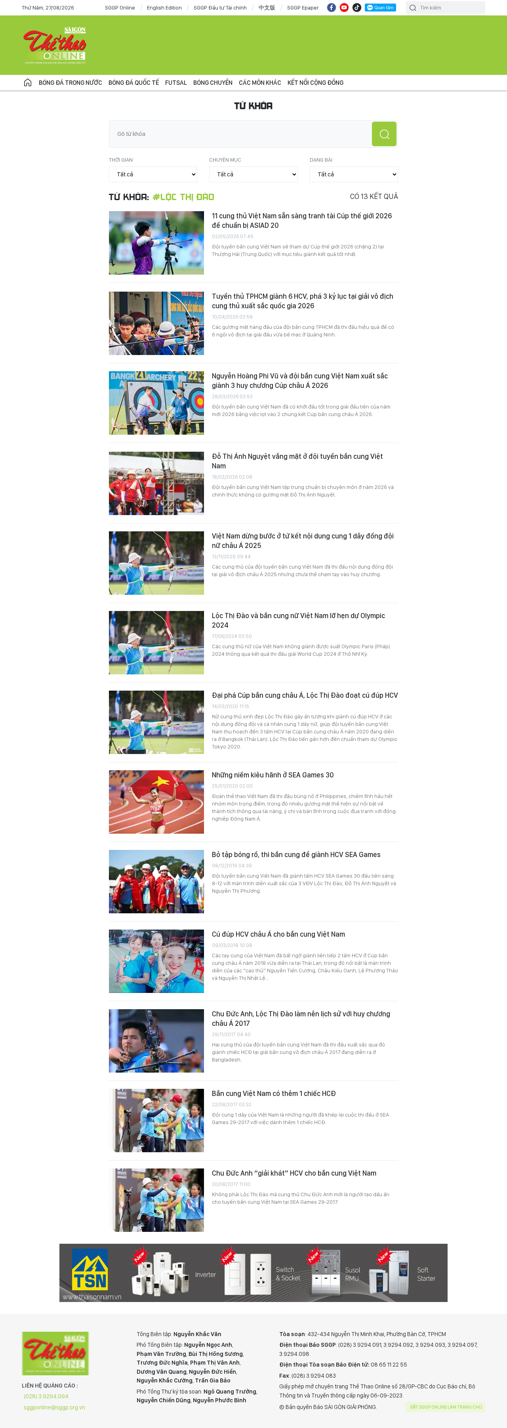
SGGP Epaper (303, 7)
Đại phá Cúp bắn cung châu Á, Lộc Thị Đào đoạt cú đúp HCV (305, 695)
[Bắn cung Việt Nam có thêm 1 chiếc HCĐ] (156, 1120)
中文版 (267, 7)
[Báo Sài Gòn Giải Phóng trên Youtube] (344, 7)
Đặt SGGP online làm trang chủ (446, 1407)
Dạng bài (321, 160)
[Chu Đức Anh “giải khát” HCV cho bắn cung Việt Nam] (156, 1200)
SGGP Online (120, 7)
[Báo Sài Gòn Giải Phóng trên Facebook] (331, 7)
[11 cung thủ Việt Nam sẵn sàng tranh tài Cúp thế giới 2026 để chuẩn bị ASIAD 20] (156, 243)
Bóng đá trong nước (70, 82)
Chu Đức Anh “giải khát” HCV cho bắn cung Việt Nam (294, 1173)
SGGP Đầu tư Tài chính (220, 7)
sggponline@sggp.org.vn (54, 1407)
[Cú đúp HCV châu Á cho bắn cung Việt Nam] (156, 961)
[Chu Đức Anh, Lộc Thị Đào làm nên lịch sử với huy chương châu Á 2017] (156, 1041)
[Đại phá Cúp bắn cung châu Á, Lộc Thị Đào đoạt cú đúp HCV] (156, 722)
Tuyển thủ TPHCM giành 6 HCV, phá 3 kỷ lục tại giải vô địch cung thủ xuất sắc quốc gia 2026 (302, 301)
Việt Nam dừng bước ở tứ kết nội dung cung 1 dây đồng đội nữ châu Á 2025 (303, 541)
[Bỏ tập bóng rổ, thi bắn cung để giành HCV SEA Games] (156, 881)
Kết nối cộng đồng (315, 82)
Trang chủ (28, 83)
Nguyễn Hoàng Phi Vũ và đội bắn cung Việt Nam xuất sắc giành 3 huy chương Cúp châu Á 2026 (300, 380)
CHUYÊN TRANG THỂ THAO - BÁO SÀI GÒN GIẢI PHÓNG (55, 45)
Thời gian (121, 160)
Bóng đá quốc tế (134, 82)
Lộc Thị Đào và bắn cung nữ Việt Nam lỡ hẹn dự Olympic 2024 (298, 620)
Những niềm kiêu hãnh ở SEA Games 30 (273, 775)
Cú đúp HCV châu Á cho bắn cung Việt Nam (278, 934)
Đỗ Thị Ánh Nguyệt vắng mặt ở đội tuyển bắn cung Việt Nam (297, 461)
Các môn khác (260, 82)
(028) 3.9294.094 (46, 1396)
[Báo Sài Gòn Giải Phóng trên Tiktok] (357, 7)
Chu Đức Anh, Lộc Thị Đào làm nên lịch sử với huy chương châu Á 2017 (301, 1018)
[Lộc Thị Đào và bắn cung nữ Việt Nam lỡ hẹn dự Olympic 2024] (156, 642)
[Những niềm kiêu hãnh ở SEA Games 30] (156, 802)
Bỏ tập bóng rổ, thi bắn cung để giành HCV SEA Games (296, 854)
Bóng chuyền (213, 82)
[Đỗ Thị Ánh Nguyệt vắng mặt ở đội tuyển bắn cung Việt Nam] (156, 483)
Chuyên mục (225, 160)
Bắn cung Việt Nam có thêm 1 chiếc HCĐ (274, 1093)
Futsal (176, 82)
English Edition (164, 7)
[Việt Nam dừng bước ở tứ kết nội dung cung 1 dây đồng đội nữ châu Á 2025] (156, 563)
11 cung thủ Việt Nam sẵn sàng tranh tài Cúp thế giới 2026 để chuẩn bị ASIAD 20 (302, 220)
